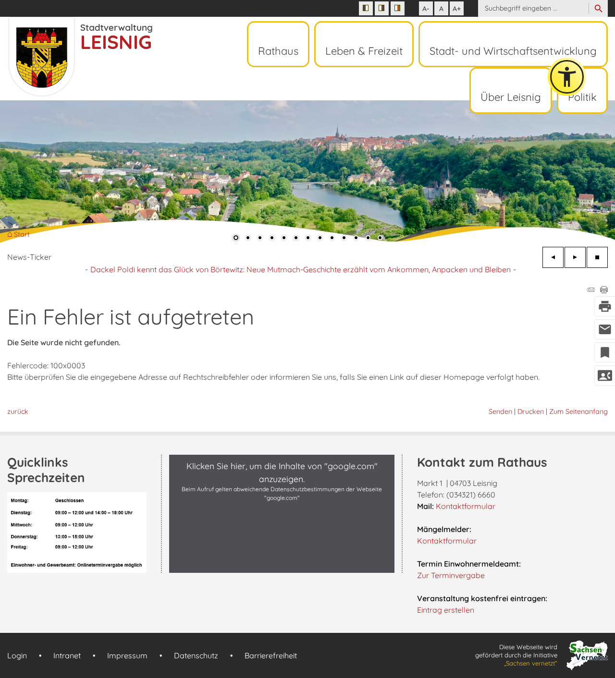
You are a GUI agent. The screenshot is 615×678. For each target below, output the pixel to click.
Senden (500, 411)
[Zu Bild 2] (248, 238)
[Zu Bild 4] (272, 238)
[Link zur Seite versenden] (590, 290)
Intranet (67, 655)
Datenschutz (196, 655)
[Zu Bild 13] (380, 238)
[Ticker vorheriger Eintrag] (553, 257)
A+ (457, 8)
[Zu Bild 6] (296, 238)
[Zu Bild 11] (356, 238)
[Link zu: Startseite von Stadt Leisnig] (79, 56)
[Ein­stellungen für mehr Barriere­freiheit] (567, 77)
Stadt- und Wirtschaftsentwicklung (513, 51)
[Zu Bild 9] (332, 238)
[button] (38, 172)
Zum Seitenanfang (578, 411)
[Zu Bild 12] (368, 238)
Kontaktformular (465, 506)
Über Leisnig (510, 97)
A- (426, 8)
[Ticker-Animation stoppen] (597, 257)
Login (17, 655)
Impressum (127, 655)
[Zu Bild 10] (344, 238)
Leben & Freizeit (364, 51)
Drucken (530, 411)
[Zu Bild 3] (260, 238)
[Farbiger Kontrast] (398, 8)
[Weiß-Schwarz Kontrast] (382, 8)
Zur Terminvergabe (451, 575)
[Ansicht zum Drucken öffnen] (604, 290)
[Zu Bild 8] (320, 238)
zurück (17, 411)
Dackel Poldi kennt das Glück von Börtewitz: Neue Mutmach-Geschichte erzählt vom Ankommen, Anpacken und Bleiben (300, 269)
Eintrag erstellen (445, 610)
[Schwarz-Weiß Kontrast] (366, 8)
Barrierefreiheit (271, 655)
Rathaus (278, 51)
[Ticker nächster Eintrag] (575, 257)
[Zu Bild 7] (308, 238)
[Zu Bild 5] (284, 238)
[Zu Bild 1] (236, 238)
